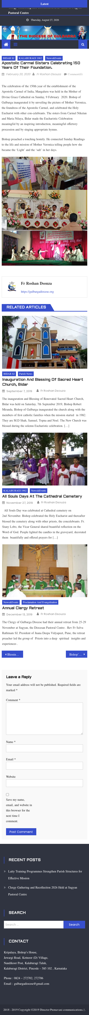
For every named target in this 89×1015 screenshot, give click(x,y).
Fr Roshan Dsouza (49, 74)
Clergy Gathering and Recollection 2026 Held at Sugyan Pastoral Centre (42, 890)
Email (11, 759)
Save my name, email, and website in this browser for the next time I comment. (19, 810)
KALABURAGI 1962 (30, 58)
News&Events (53, 58)
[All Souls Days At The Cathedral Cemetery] (44, 459)
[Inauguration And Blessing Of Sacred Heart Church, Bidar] (44, 342)
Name (11, 742)
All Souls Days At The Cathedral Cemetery (42, 496)
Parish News (25, 373)
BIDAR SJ (8, 58)
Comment (13, 700)
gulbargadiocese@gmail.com (31, 984)
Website (11, 777)
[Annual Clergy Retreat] (44, 570)
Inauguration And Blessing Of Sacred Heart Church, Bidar (42, 382)
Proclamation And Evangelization (40, 602)
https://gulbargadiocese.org (37, 291)
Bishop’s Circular (78, 654)
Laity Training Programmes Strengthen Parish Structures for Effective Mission (45, 874)
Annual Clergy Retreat (23, 608)
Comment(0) (75, 74)
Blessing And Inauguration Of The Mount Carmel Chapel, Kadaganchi (15, 654)
